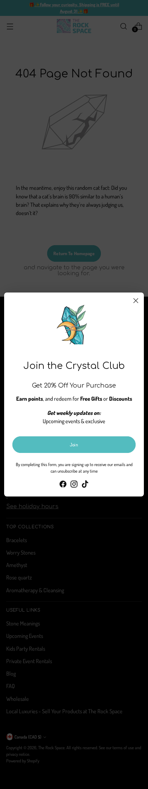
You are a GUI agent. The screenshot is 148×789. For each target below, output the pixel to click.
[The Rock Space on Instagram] (74, 485)
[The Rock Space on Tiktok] (85, 485)
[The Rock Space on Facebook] (63, 485)
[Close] (135, 300)
